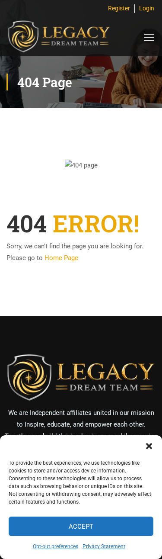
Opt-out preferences (55, 546)
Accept (81, 526)
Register (119, 8)
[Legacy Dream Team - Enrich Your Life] (58, 36)
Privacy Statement (104, 546)
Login (146, 8)
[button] (149, 446)
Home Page (61, 258)
